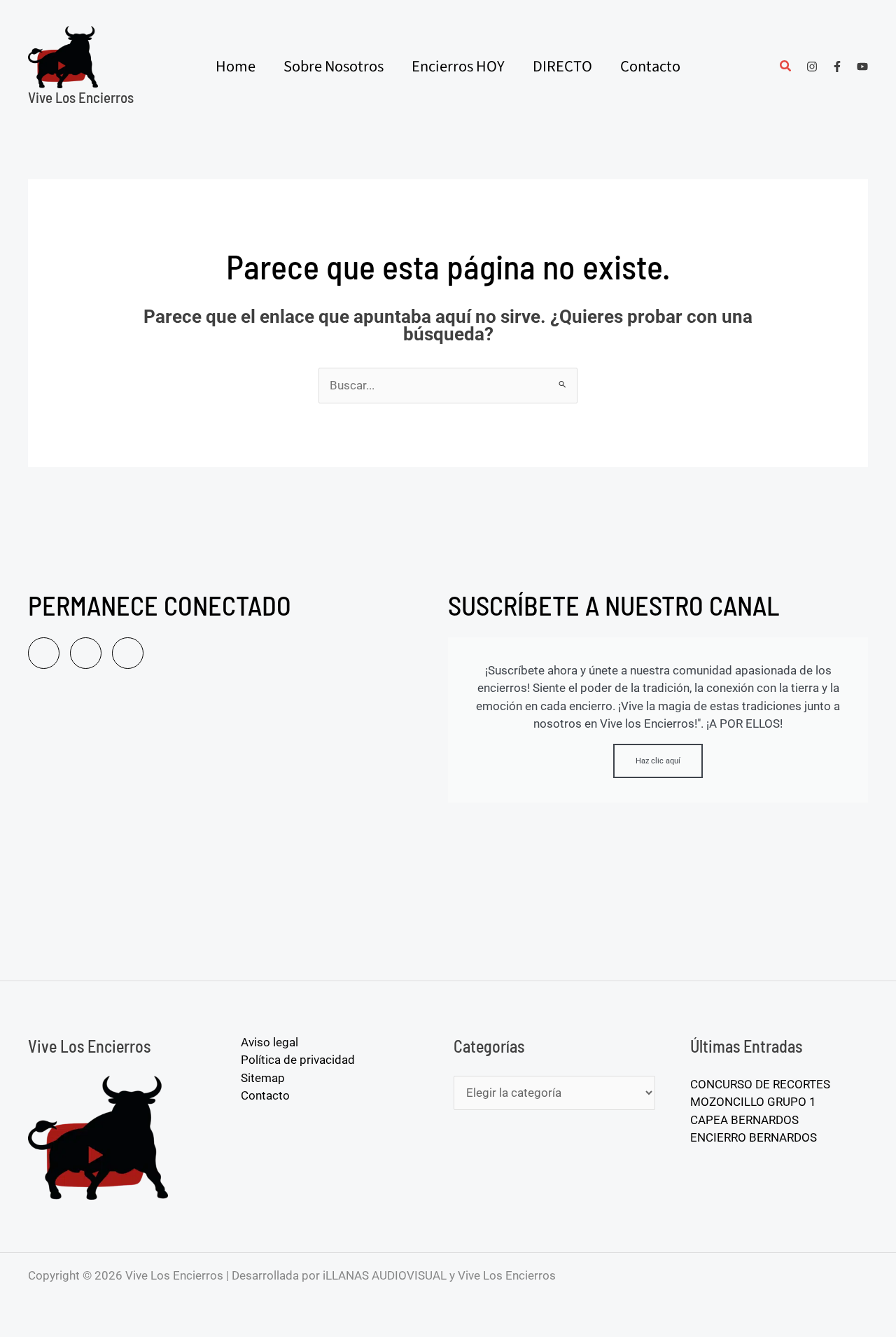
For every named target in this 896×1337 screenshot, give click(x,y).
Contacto (265, 1095)
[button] (786, 67)
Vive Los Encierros (81, 97)
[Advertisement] (231, 830)
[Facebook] (837, 66)
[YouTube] (862, 66)
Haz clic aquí (658, 761)
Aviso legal (269, 1042)
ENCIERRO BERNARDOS (753, 1137)
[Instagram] (812, 66)
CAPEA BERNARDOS (744, 1120)
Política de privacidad (298, 1060)
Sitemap (263, 1078)
